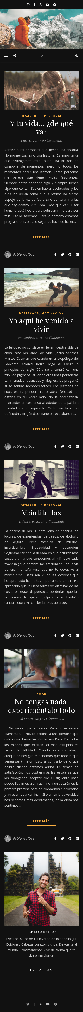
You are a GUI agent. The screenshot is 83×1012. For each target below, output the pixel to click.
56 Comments (55, 337)
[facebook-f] (35, 4)
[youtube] (48, 4)
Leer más (41, 237)
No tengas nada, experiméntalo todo (41, 706)
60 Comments (52, 140)
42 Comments (54, 718)
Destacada (29, 313)
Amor (41, 694)
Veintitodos (41, 512)
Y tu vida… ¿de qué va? (41, 127)
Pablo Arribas (23, 254)
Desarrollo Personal (41, 116)
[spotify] (54, 4)
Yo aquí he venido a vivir (41, 324)
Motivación (53, 313)
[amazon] (40, 4)
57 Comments (54, 521)
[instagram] (28, 4)
